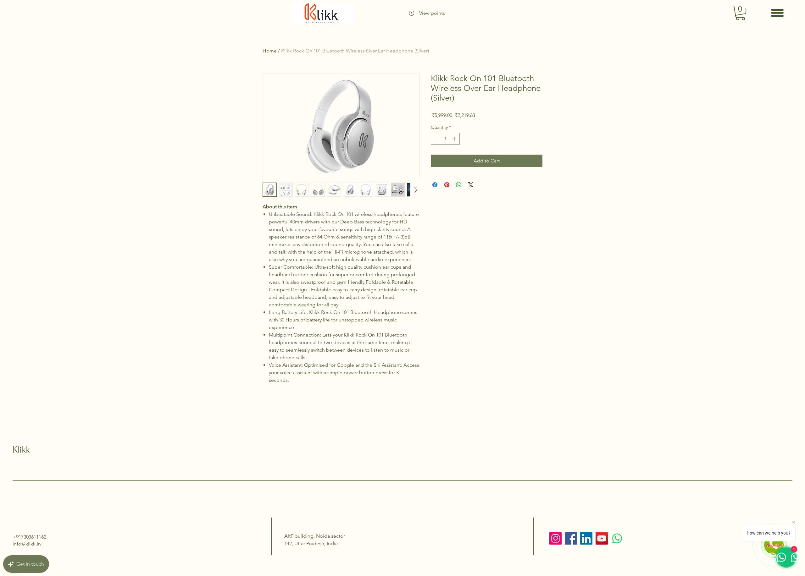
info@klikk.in (27, 544)
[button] (740, 13)
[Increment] (455, 138)
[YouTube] (602, 538)
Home (270, 51)
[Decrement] (436, 138)
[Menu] (777, 13)
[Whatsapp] (617, 538)
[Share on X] (471, 185)
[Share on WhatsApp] (459, 185)
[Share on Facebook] (435, 185)
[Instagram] (555, 538)
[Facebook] (571, 538)
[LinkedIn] (586, 538)
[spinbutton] (445, 138)
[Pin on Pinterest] (447, 185)
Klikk (21, 449)
